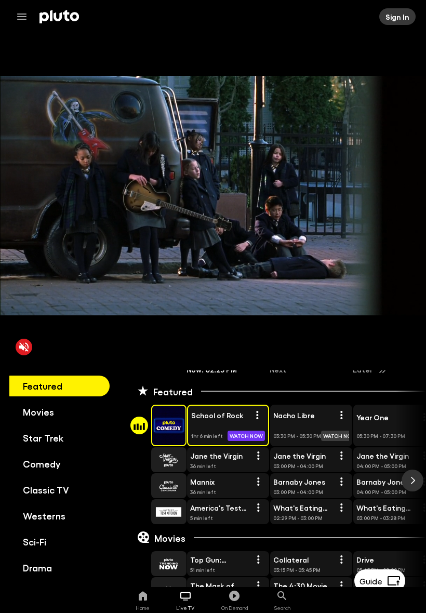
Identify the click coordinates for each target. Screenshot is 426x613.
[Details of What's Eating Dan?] (341, 508)
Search (282, 608)
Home (143, 608)
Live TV (185, 608)
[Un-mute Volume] (24, 347)
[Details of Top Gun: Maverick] (258, 560)
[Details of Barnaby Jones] (341, 482)
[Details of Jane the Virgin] (258, 456)
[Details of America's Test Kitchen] (258, 508)
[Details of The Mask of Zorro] (258, 586)
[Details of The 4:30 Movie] (341, 586)
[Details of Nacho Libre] (341, 415)
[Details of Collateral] (341, 560)
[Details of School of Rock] (257, 415)
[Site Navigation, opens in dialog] (24, 17)
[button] (157, 425)
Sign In (397, 16)
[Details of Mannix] (258, 482)
